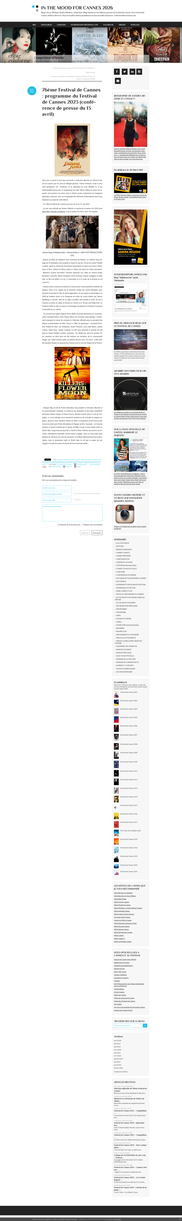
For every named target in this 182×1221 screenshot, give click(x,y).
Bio (34, 25)
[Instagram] (139, 72)
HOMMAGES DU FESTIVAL (126, 588)
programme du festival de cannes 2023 (68, 461)
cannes (59, 459)
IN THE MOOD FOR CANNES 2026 (77, 7)
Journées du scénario (121, 978)
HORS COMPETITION (124, 591)
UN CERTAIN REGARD (124, 672)
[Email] (118, 81)
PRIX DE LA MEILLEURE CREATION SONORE (128, 642)
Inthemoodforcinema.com (84, 25)
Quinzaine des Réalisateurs (123, 966)
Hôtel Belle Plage (120, 899)
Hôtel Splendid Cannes (122, 911)
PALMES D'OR (121, 631)
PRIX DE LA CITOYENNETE (126, 638)
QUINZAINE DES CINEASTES (126, 646)
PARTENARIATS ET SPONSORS (127, 635)
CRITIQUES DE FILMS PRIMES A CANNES (131, 578)
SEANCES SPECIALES (123, 653)
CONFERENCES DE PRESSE (126, 575)
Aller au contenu (7, 2)
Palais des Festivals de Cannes (124, 1001)
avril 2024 (117, 1050)
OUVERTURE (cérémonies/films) (127, 625)
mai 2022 (117, 1062)
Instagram (46, 25)
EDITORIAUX (121, 581)
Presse (122, 25)
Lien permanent (82, 464)
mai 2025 (117, 1044)
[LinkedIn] (132, 72)
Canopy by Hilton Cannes (123, 920)
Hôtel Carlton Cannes (121, 902)
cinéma (65, 459)
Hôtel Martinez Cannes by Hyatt (125, 923)
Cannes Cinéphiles (120, 975)
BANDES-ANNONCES (124, 549)
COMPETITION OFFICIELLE (126, 569)
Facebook (108, 25)
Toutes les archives (121, 1072)
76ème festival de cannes (89, 459)
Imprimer (69, 466)
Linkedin (61, 25)
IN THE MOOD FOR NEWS (64, 464)
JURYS (118, 615)
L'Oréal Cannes (119, 992)
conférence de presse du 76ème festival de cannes (66, 463)
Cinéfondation (119, 989)
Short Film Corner (120, 972)
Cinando (117, 981)
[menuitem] (36, 24)
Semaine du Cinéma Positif (123, 1010)
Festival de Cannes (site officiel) (125, 959)
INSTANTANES (121, 609)
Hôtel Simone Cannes (121, 929)
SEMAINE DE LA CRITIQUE (126, 659)
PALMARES (120, 628)
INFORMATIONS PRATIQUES (126, 606)
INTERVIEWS (121, 612)
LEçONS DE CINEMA (123, 619)
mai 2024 (117, 1047)
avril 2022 (117, 1065)
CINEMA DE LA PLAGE (124, 562)
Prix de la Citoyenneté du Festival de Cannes (129, 1007)
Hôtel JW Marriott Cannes (123, 932)
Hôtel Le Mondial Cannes (123, 941)
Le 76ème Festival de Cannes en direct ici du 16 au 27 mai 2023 (73, 68)
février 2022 (118, 1068)
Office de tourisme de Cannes (124, 998)
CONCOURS (120, 572)
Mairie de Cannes (120, 995)
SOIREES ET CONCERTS (125, 665)
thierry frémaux (88, 463)
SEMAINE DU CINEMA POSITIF (127, 662)
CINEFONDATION (122, 559)
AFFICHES (120, 546)
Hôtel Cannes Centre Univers (124, 914)
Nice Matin (118, 1004)
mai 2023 (117, 1053)
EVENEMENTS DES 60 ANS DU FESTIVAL (131, 584)
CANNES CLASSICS (123, 553)
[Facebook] (117, 72)
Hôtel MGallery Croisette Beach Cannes (128, 908)
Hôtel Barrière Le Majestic (123, 893)
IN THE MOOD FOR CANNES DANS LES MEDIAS (130, 598)
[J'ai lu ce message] (180, 1219)
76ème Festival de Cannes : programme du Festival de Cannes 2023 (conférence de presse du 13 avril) (71, 102)
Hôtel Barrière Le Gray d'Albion (125, 896)
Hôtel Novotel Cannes (122, 926)
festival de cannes (74, 459)
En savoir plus (117, 1219)
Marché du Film (119, 969)
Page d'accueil (90, 72)
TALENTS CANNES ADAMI (125, 669)
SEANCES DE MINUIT (124, 649)
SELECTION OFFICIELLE (125, 656)
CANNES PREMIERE (123, 556)
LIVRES (118, 622)
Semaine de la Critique (121, 962)
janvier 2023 (118, 1059)
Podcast (135, 25)
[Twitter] (125, 72)
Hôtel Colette (119, 935)
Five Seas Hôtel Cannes (122, 917)
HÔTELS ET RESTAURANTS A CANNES (130, 594)
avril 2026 (117, 1040)
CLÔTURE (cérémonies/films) (126, 565)
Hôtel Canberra (119, 938)
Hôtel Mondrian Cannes (122, 905)
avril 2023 (117, 1056)
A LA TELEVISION (122, 543)
